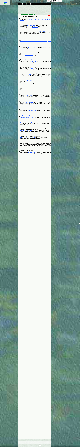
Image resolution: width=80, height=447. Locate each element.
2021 (22, 14)
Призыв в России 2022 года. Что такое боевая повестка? (33, 100)
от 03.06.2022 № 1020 (33, 61)
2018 (31, 14)
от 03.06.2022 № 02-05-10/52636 (31, 51)
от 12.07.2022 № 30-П (35, 27)
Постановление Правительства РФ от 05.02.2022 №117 (27, 122)
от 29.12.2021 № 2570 (33, 143)
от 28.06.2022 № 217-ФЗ (28, 37)
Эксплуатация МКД (28, 3)
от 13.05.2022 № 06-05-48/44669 (31, 47)
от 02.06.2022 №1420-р (32, 65)
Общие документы (41, 3)
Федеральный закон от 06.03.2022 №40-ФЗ (27, 117)
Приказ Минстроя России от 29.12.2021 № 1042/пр (26, 128)
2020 (25, 14)
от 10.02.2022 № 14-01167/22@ (29, 55)
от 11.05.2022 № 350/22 (29, 74)
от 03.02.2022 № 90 (28, 83)
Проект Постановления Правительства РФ (41, 86)
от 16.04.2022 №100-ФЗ (29, 95)
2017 (33, 14)
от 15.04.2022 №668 (33, 90)
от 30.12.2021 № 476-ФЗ (31, 152)
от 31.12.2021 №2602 (33, 149)
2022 (19, 14)
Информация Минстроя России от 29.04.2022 (27, 80)
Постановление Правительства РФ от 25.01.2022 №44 (27, 135)
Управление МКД (32, 3)
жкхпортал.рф (20, 0)
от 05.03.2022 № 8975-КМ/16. (32, 110)
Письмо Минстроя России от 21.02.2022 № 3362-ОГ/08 (27, 115)
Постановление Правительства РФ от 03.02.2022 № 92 (27, 130)
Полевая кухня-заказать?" (28, 59)
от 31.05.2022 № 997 (33, 68)
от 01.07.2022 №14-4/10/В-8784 (31, 25)
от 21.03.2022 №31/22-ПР (29, 102)
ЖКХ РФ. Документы (20, 3)
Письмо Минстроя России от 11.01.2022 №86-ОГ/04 (27, 137)
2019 (28, 14)
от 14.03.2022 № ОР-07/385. (43, 44)
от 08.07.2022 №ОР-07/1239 (42, 31)
